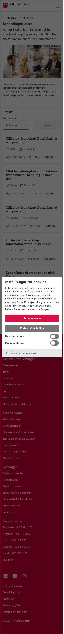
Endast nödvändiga (32, 328)
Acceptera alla (32, 318)
